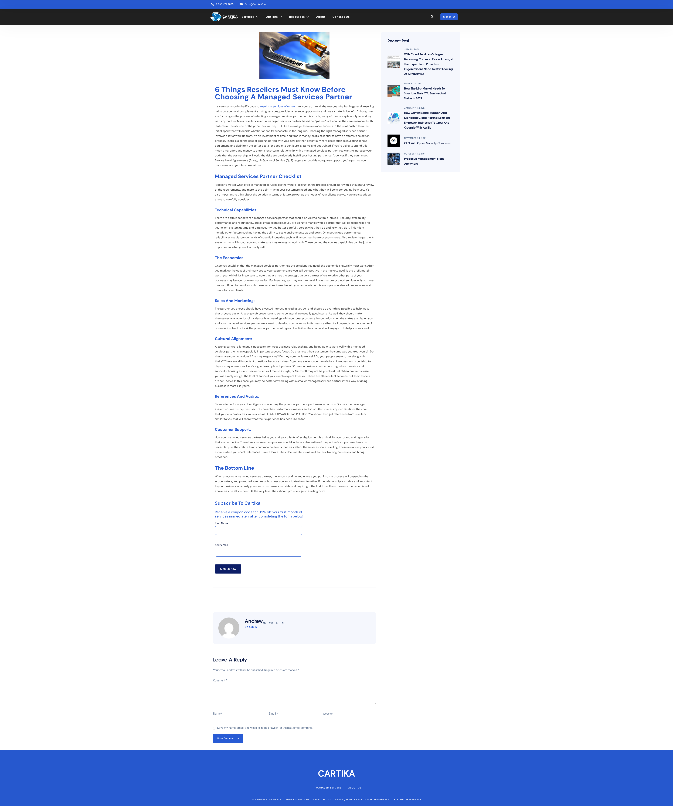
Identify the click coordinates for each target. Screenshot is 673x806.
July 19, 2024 (411, 49)
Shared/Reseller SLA (348, 799)
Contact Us (341, 17)
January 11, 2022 (414, 108)
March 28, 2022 (413, 83)
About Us (354, 787)
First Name (221, 523)
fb (264, 623)
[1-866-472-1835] (212, 4)
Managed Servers (328, 787)
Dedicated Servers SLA (407, 799)
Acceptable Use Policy (266, 799)
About (320, 17)
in (277, 623)
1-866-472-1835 (224, 4)
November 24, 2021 (415, 138)
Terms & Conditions (296, 799)
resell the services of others (277, 106)
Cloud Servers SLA (377, 799)
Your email (221, 545)
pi (283, 623)
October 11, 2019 (414, 154)
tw (271, 623)
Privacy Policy (322, 799)
